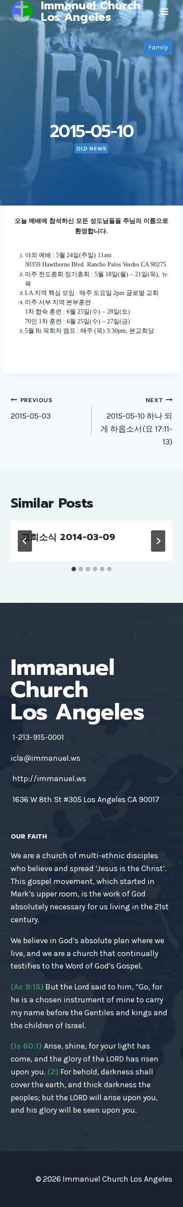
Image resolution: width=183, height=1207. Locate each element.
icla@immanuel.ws (45, 758)
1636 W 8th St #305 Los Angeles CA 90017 (85, 799)
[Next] (158, 541)
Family (158, 47)
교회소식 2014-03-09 (68, 537)
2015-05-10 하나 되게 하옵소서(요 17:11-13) (136, 421)
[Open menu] (164, 11)
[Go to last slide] (25, 541)
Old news (91, 148)
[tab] (74, 569)
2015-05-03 (31, 408)
